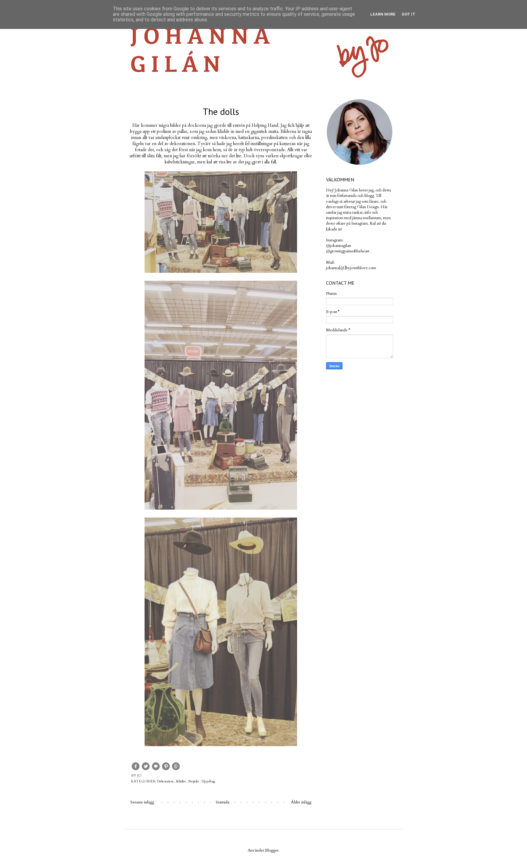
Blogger (271, 850)
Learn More (383, 14)
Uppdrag (208, 781)
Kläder (181, 781)
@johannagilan (338, 245)
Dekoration (165, 781)
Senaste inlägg (142, 802)
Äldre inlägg (301, 802)
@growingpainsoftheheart (347, 251)
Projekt (194, 781)
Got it (408, 14)
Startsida (222, 802)
